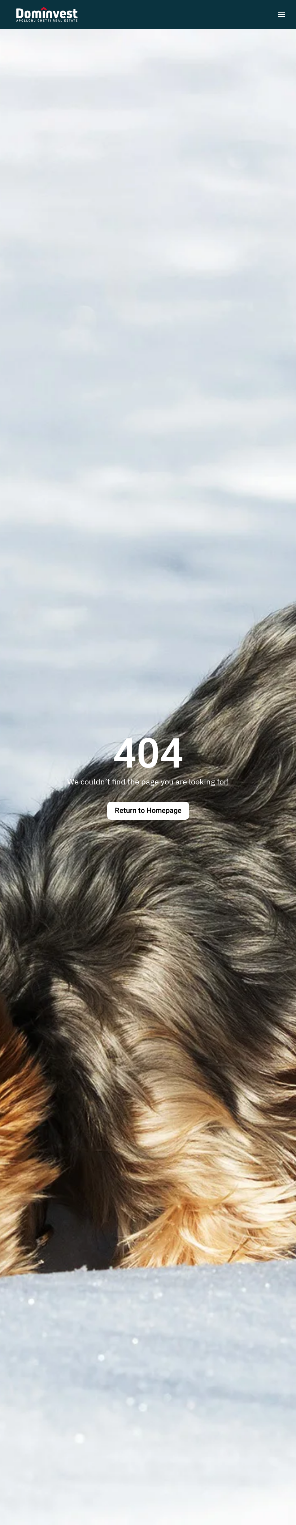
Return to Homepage (148, 810)
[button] (281, 14)
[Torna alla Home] (47, 14)
